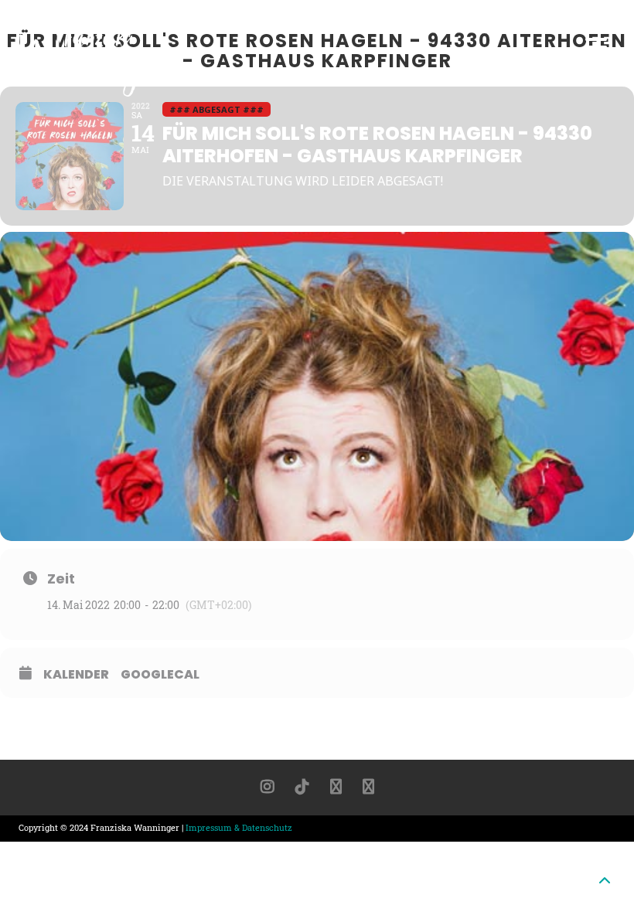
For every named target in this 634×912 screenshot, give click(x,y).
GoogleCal (160, 674)
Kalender (76, 674)
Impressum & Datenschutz (239, 827)
